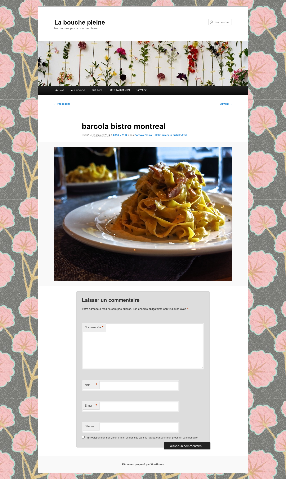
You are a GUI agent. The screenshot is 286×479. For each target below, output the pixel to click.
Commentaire (94, 327)
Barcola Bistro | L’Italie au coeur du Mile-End (160, 135)
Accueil (59, 90)
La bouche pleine (79, 21)
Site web (90, 426)
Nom (91, 384)
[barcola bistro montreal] (143, 214)
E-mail (91, 405)
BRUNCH (97, 90)
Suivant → (226, 104)
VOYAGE (142, 90)
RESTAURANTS (120, 90)
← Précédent (62, 104)
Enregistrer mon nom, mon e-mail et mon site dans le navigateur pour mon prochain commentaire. (142, 437)
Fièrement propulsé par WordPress (143, 464)
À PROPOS (78, 90)
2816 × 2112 (120, 135)
